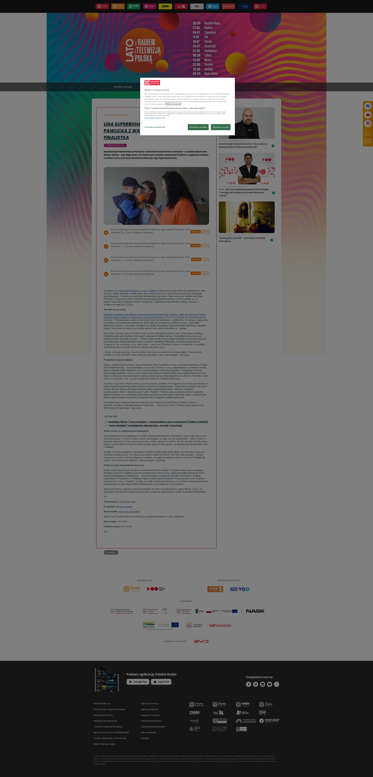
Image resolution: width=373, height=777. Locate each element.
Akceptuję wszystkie (221, 127)
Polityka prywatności (173, 104)
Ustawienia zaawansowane (155, 127)
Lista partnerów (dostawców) (155, 118)
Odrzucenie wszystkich (198, 127)
